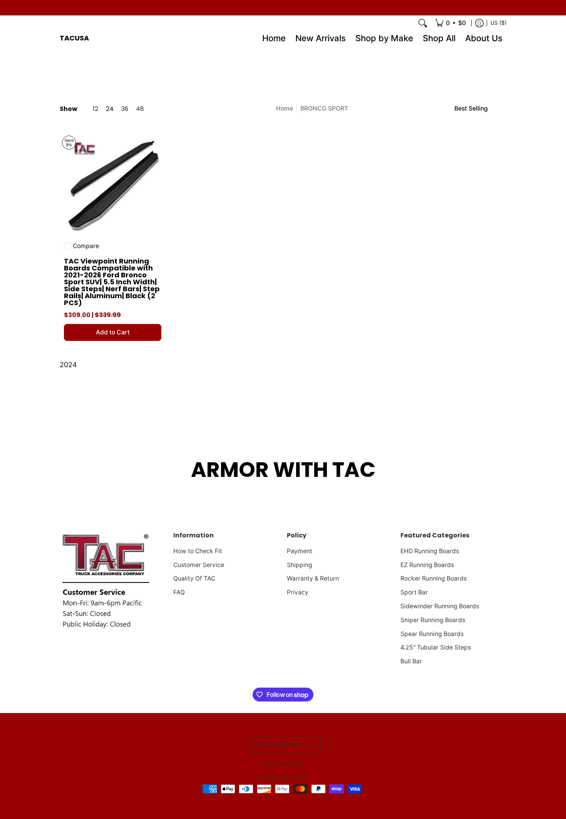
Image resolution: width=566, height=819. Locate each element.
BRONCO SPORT (324, 108)
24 (110, 109)
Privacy (297, 592)
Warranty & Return (313, 578)
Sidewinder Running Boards (439, 606)
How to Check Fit (197, 551)
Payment (299, 551)
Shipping (299, 565)
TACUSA (74, 38)
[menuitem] (450, 23)
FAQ (179, 592)
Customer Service (198, 565)
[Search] (422, 23)
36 (124, 109)
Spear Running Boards (432, 634)
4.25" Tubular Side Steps (435, 647)
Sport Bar (414, 592)
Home (284, 108)
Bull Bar (411, 661)
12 (95, 109)
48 (140, 109)
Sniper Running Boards (432, 620)
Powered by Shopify (283, 777)
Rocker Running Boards (433, 578)
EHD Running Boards (429, 551)
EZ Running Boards (427, 565)
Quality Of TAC (194, 578)
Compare (86, 246)
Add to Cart (113, 332)
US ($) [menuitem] (499, 23)
